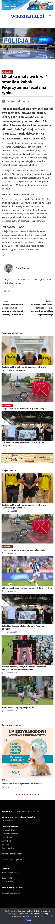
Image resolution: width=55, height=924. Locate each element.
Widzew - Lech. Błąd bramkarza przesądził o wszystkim (27, 588)
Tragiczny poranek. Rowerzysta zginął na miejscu (24, 408)
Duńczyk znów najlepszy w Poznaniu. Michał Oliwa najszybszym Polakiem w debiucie (24, 668)
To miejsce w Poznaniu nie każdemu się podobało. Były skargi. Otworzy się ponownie (13, 308)
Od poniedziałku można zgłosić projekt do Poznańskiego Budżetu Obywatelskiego (41, 308)
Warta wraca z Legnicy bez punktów (18, 707)
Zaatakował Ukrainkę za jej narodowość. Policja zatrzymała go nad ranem (24, 506)
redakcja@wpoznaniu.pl (11, 872)
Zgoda (28, 920)
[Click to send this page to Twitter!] (9, 291)
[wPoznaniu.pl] (27, 15)
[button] (16, 794)
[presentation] (4, 762)
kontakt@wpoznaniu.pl (13, 283)
